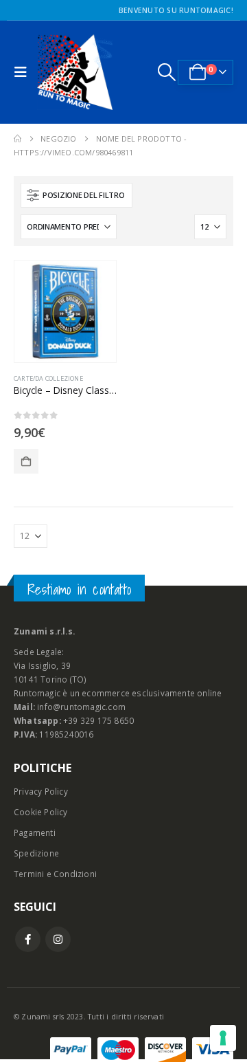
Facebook (27, 939)
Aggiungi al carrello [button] (26, 461)
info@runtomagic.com (81, 706)
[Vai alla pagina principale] (17, 139)
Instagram (58, 939)
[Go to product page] (65, 311)
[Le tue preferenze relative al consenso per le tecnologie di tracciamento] (223, 1038)
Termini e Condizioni (55, 873)
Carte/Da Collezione (48, 378)
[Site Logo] (75, 72)
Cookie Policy (41, 811)
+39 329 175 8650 (98, 720)
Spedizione (36, 853)
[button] (24, 72)
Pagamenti (35, 832)
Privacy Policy (41, 791)
